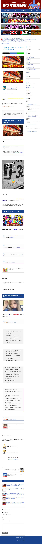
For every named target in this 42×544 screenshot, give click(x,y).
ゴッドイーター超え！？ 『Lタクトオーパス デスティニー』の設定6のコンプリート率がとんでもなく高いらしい (16, 37)
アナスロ (27, 88)
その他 (28, 72)
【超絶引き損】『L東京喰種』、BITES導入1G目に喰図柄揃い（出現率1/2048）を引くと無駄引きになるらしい (16, 41)
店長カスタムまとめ (29, 64)
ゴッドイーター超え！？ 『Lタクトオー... (31, 104)
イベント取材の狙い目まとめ (31, 69)
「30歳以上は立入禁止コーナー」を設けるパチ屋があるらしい (13, 113)
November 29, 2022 (12, 237)
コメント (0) (4, 69)
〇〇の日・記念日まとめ (30, 67)
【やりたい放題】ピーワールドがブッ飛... (32, 131)
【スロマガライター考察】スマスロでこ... (32, 116)
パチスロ (28, 59)
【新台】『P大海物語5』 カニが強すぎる (10, 114)
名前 (3, 519)
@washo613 (12, 88)
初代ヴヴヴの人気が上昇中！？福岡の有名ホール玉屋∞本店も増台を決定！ (11, 38)
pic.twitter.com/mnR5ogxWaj (14, 235)
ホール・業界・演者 (30, 57)
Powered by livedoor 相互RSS (5, 43)
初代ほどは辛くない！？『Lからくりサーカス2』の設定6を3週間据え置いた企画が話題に (13, 40)
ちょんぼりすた (28, 85)
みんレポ (27, 90)
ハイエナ (28, 62)
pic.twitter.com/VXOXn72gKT (19, 152)
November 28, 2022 (13, 322)
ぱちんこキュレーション (30, 87)
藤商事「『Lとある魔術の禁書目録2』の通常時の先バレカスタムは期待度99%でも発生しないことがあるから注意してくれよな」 (18, 39)
